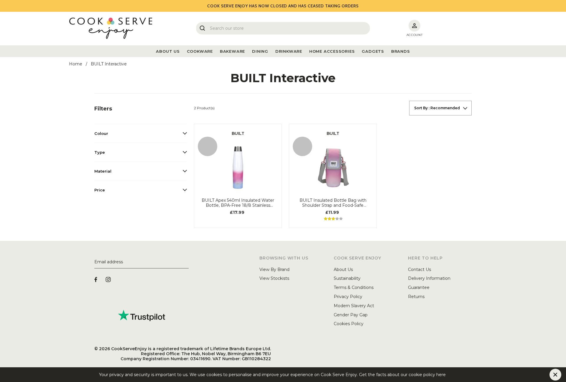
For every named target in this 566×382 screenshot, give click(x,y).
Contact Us (419, 269)
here (450, 374)
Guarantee (419, 287)
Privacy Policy (348, 296)
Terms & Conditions (354, 287)
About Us (343, 269)
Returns (416, 296)
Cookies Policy (348, 323)
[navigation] (140, 150)
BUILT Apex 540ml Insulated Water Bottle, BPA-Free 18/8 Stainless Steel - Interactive (238, 203)
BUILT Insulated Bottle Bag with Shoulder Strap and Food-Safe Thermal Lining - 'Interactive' (333, 203)
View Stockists (274, 278)
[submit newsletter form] (186, 262)
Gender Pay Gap (351, 314)
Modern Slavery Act (354, 305)
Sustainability (347, 278)
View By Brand (274, 269)
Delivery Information (429, 278)
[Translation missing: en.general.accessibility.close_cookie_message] (555, 375)
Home (75, 64)
